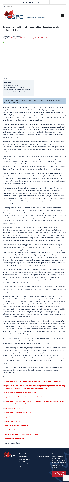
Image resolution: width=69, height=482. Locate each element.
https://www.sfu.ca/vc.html (15, 439)
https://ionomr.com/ (11, 417)
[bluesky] (23, 2)
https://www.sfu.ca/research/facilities (18, 412)
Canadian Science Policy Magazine (45, 38)
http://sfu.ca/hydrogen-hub (14, 408)
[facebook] (20, 2)
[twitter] (26, 2)
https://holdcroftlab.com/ (13, 421)
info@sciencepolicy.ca (42, 456)
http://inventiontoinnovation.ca (16, 426)
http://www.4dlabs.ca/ (13, 430)
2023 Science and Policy (27, 38)
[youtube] (30, 2)
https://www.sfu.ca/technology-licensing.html (21, 434)
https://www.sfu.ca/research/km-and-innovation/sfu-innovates (27, 397)
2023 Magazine (14, 38)
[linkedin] (33, 2)
